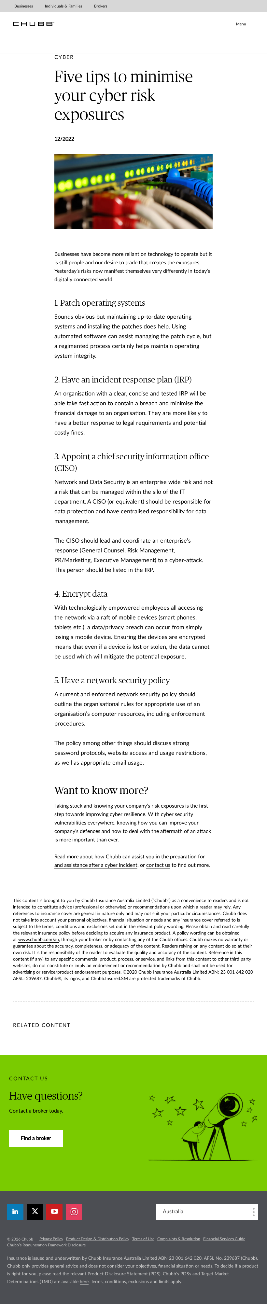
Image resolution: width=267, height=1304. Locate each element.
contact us (158, 865)
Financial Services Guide (224, 1239)
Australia (173, 1211)
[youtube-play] (54, 1212)
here (84, 1282)
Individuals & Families (63, 6)
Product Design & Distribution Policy (97, 1239)
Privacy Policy (51, 1239)
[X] (35, 1212)
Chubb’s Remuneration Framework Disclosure (46, 1245)
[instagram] (74, 1212)
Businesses (23, 6)
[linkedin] (15, 1212)
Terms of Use (143, 1239)
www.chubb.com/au (38, 939)
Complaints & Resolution (178, 1239)
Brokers (100, 6)
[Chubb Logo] (33, 24)
